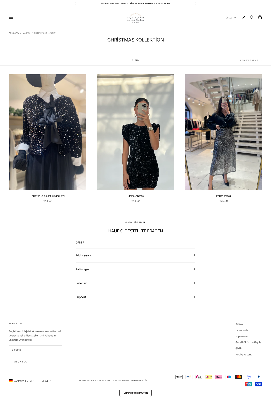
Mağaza (26, 33)
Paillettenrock (223, 195)
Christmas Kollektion (45, 33)
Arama (239, 324)
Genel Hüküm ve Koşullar (248, 342)
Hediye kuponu (243, 354)
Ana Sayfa (14, 33)
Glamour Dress (135, 195)
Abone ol (20, 361)
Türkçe (228, 17)
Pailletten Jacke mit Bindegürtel (47, 195)
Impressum (241, 336)
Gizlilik (238, 348)
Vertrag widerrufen (135, 393)
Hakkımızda (241, 330)
